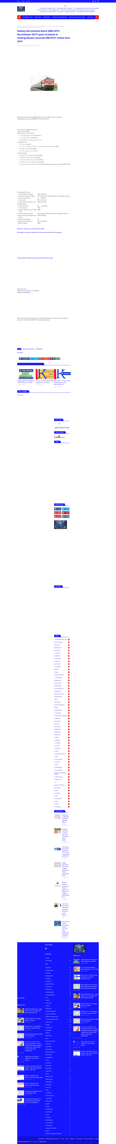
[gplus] (57, 512)
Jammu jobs (62, 658)
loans (62, 796)
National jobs (62, 647)
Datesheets (62, 732)
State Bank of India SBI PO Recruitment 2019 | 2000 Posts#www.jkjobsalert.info (65, 851)
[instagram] (57, 516)
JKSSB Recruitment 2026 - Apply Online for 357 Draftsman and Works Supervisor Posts (33, 1010)
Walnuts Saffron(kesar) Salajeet (61, 773)
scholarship (62, 806)
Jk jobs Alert (22, 45)
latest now (62, 721)
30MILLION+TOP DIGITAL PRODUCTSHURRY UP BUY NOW (63, 427)
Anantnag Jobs (62, 677)
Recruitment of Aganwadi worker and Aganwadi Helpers (65, 818)
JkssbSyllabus (62, 685)
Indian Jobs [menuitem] (46, 17)
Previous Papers (62, 759)
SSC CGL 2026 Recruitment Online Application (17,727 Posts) (45, 381)
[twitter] (96, 1)
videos (62, 756)
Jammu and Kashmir (62, 704)
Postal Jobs (62, 748)
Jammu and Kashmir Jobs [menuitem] (60, 17)
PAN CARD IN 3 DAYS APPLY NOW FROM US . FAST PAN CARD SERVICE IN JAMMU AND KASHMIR (65, 929)
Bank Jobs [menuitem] (38, 17)
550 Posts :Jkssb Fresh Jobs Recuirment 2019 (30, 228)
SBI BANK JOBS (58, 10)
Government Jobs (62, 688)
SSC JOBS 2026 (46, 10)
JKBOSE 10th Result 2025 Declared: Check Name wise (32, 1084)
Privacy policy (79, 1138)
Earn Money (62, 702)
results (62, 804)
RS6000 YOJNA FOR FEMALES (87, 11)
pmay (62, 801)
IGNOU (62, 737)
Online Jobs (62, 743)
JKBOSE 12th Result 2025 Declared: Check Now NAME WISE (34, 1076)
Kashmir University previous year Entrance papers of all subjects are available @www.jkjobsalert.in (65, 890)
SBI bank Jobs (62, 710)
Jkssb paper (62, 726)
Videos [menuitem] (20, 21)
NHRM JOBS (62, 729)
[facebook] (93, 1)
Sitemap (97, 1138)
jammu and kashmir (62, 785)
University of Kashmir (62, 753)
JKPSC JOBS (62, 664)
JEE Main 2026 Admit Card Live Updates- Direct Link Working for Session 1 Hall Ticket (33, 1067)
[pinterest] (98, 1)
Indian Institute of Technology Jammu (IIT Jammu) (33, 1019)
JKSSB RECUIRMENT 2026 (47, 8)
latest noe (62, 793)
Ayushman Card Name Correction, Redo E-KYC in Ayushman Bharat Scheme (65, 835)
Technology (62, 713)
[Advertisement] (44, 60)
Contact (28, 1)
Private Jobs (62, 666)
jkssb (62, 699)
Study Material (62, 767)
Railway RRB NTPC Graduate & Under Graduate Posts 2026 (26, 381)
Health (62, 707)
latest (62, 790)
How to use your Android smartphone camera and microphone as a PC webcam (65, 909)
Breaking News (62, 696)
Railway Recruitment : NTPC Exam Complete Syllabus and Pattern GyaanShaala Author (65, 869)
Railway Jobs (24, 26)
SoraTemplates (35, 1141)
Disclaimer (71, 1138)
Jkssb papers (62, 691)
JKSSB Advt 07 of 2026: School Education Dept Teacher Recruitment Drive (62, 382)
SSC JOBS (62, 762)
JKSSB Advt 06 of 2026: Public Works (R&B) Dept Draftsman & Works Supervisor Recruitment (89, 986)
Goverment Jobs (62, 642)
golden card (62, 779)
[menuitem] (19, 17)
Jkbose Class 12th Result (64, 8)
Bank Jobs (62, 650)
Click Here (27, 292)
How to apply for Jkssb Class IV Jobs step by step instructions (82, 10)
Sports (62, 764)
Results (62, 751)
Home (18, 1)
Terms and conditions (88, 1138)
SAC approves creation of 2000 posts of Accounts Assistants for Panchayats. (39, 232)
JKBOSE (62, 669)
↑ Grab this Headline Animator (58, 950)
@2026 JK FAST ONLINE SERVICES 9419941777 (49, 1138)
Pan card (62, 745)
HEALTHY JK (62, 734)
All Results (62, 661)
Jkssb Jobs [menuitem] (90, 17)
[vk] (65, 516)
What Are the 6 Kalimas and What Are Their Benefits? (33, 1034)
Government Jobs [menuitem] (27, 17)
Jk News (62, 672)
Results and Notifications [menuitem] (77, 17)
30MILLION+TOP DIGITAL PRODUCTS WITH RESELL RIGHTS (32, 1058)
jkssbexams (62, 787)
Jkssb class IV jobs (62, 694)
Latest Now (62, 653)
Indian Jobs (62, 655)
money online (62, 798)
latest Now (62, 718)
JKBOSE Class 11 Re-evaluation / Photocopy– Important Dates (33, 1027)
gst (62, 782)
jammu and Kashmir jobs (62, 715)
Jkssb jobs (62, 645)
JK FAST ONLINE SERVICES (49, 11)
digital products (62, 776)
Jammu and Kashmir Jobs (28, 349)
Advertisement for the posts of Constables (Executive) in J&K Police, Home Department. (33, 1100)
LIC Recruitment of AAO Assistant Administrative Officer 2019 (35, 258)
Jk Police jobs (62, 683)
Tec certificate (62, 770)
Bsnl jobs (62, 724)
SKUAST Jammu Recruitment (67, 11)
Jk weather (62, 740)
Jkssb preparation (62, 675)
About (23, 1)
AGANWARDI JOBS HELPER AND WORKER (86, 8)
